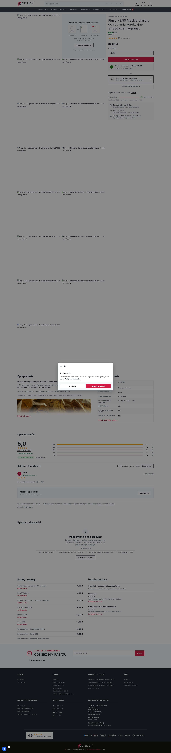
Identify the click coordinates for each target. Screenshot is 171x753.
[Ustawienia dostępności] (4, 749)
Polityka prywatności (72, 379)
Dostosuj (72, 386)
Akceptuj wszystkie (98, 386)
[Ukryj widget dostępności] (9, 747)
